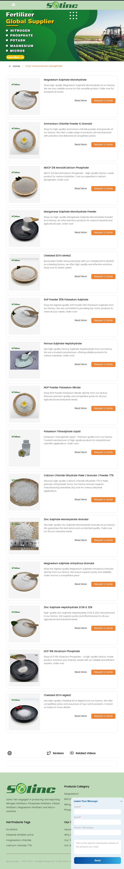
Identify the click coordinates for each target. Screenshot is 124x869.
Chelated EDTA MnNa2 (57, 256)
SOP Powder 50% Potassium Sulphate (66, 300)
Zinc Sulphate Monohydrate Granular (66, 519)
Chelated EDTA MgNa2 (57, 695)
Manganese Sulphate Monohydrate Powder (70, 212)
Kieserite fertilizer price (20, 835)
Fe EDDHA (12, 829)
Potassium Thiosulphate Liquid (62, 431)
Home (16, 66)
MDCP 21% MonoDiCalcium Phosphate (66, 168)
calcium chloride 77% (19, 845)
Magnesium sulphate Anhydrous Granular (69, 563)
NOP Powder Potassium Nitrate (62, 387)
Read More (81, 101)
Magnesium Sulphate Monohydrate (65, 80)
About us (69, 830)
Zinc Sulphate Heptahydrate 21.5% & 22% (68, 607)
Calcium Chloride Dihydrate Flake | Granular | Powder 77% (79, 475)
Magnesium (71, 794)
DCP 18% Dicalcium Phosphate (62, 651)
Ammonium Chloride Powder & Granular (68, 124)
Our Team (70, 840)
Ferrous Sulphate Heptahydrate (63, 344)
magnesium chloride (18, 840)
